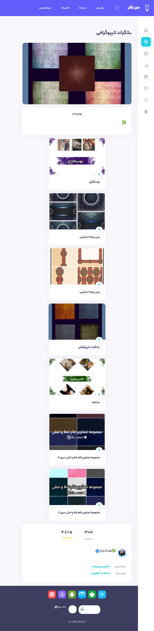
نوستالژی (94, 182)
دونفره (96, 402)
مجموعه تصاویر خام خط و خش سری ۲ (79, 512)
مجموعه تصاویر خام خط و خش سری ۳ (79, 457)
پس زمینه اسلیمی (90, 237)
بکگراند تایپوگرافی (89, 347)
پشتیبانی (100, 8)
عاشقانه (105, 573)
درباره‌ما (82, 8)
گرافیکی (95, 573)
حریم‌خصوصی (45, 8)
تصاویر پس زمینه (101, 567)
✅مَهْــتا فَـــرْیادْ (107, 551)
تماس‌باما (65, 8)
